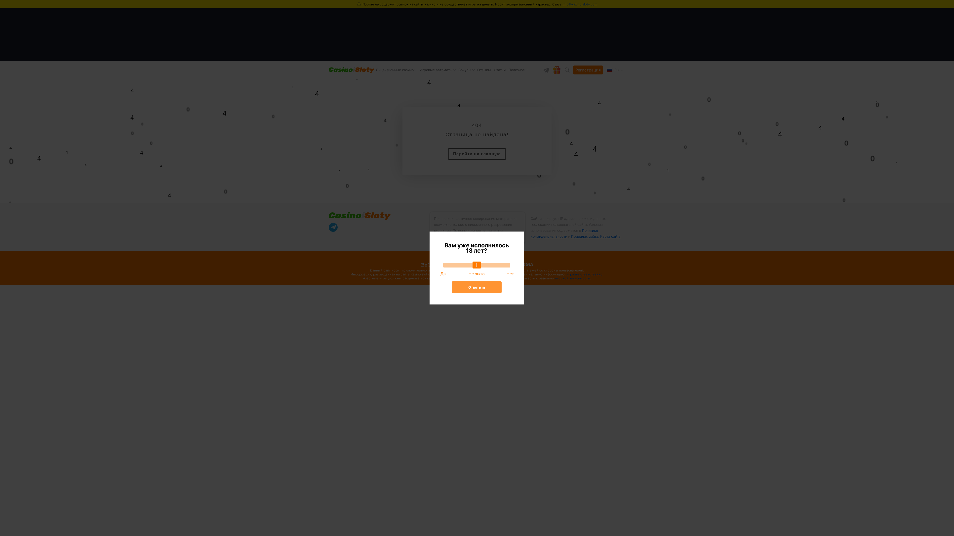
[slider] (477, 265)
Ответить (476, 287)
